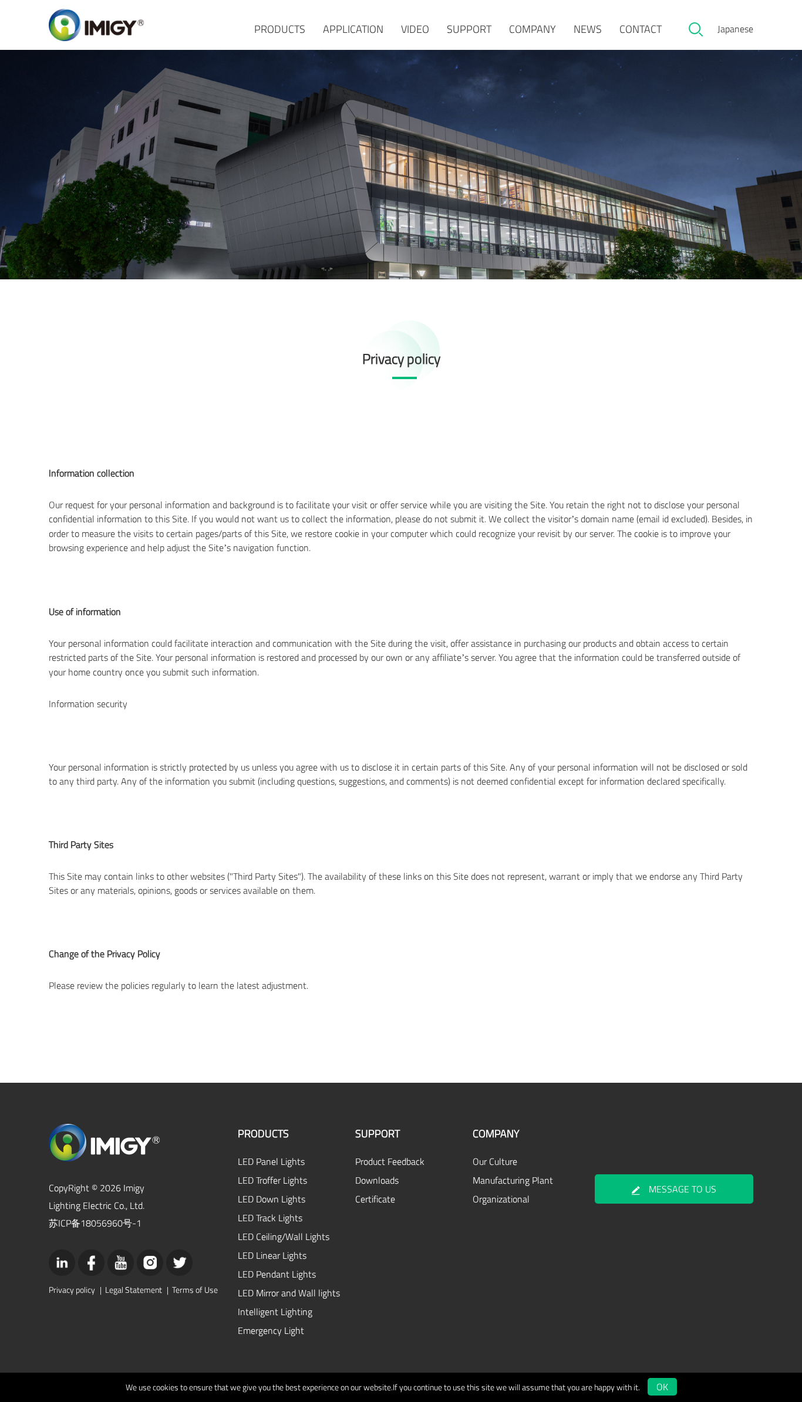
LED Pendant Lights (277, 1274)
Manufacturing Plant (513, 1180)
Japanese (735, 29)
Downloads (377, 1180)
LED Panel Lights (271, 1161)
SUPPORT (469, 29)
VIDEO (415, 29)
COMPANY (532, 29)
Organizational (501, 1199)
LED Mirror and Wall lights (289, 1293)
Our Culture (495, 1161)
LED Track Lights (270, 1218)
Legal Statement (133, 1290)
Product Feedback (389, 1161)
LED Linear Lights (272, 1255)
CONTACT (640, 29)
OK (662, 1387)
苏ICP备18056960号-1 (95, 1223)
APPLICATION (353, 29)
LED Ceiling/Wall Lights (283, 1236)
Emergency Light (271, 1330)
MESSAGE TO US (682, 1189)
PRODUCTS (279, 29)
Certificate (375, 1199)
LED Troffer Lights (272, 1180)
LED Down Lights (271, 1199)
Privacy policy (72, 1290)
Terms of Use (195, 1290)
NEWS (588, 29)
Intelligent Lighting (275, 1311)
